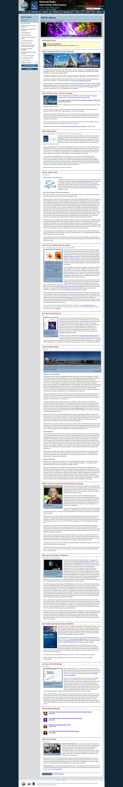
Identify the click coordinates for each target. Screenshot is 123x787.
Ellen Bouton (58, 769)
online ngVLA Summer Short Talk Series (81, 181)
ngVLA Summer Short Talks (54, 44)
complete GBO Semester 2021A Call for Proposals (73, 126)
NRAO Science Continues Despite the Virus (60, 724)
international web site (70, 640)
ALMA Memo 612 (80, 408)
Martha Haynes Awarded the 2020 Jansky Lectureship (28, 46)
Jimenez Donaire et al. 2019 (74, 286)
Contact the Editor (29, 65)
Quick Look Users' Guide (65, 332)
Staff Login (101, 6)
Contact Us (94, 6)
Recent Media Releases (27, 58)
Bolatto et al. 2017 (70, 297)
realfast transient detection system (89, 335)
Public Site (87, 6)
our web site (95, 672)
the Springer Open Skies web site (79, 639)
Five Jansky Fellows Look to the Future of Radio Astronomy (64, 731)
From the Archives (25, 60)
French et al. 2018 (81, 289)
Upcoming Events (25, 23)
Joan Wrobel (57, 308)
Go (102, 8)
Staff (58, 780)
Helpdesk (90, 86)
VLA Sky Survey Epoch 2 (27, 40)
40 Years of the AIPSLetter (27, 55)
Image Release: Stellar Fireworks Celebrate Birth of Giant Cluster (65, 718)
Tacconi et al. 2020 (74, 256)
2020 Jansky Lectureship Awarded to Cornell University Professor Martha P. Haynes (70, 712)
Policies (63, 780)
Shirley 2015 (67, 275)
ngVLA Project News (26, 35)
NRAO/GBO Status (25, 32)
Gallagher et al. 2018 (71, 289)
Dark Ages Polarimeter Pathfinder (81, 561)
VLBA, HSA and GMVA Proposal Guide (81, 80)
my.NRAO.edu (80, 6)
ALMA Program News (26, 43)
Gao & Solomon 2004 (62, 286)
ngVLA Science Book (87, 305)
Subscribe (29, 69)
